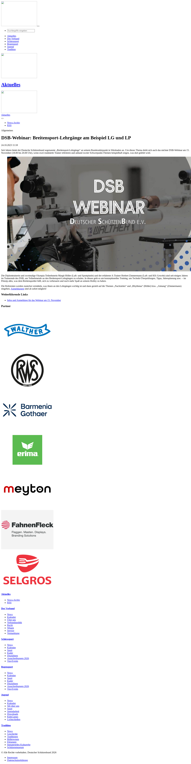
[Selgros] (27, 588)
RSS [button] (9, 125)
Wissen (10, 628)
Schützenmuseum (15, 747)
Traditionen (12, 736)
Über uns (11, 620)
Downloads (12, 714)
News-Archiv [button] (13, 122)
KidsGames (12, 716)
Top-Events (12, 661)
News (10, 614)
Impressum (12, 757)
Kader (10, 653)
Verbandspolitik (14, 622)
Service (10, 630)
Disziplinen (12, 655)
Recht (10, 625)
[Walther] (27, 349)
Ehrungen (11, 742)
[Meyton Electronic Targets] (27, 508)
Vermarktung (13, 633)
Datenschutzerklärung (17, 760)
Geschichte (12, 734)
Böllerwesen (13, 739)
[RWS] (27, 389)
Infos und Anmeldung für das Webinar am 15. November (34, 300)
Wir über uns (13, 706)
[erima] (27, 468)
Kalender (11, 617)
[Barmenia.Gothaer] (27, 429)
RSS (9, 602)
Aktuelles (10, 84)
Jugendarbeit (13, 711)
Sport (9, 650)
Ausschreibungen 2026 (18, 658)
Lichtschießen (13, 719)
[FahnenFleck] (27, 548)
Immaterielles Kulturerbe (18, 744)
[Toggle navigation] (38, 26)
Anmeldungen (17, 288)
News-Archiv (13, 600)
